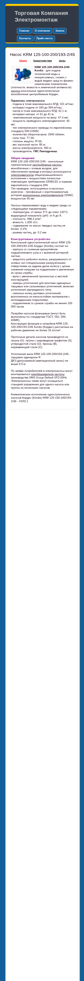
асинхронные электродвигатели (43, 195)
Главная (24, 30)
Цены (62, 60)
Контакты (25, 38)
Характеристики (42, 60)
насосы (15, 90)
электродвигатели (22, 174)
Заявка (59, 30)
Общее (23, 60)
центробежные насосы (47, 164)
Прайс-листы (45, 38)
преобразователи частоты (47, 374)
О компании (42, 30)
